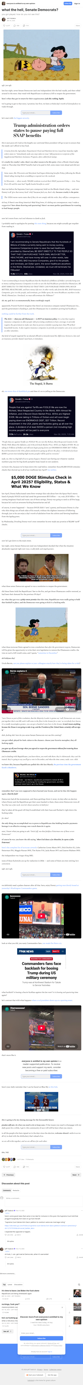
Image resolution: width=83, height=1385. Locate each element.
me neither (52, 470)
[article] (41, 1294)
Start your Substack (35, 1375)
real (39, 1000)
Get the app (52, 1375)
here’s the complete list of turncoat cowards (19, 847)
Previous (10, 1175)
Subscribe (68, 3)
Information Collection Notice (40, 1345)
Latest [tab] (10, 1285)
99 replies (10, 1241)
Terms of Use (52, 1343)
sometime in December (47, 653)
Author (8, 1213)
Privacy (39, 1369)
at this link (53, 1087)
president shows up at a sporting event (56, 1000)
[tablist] (11, 1190)
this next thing (40, 223)
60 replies (10, 1264)
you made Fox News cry (51, 943)
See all (6, 1331)
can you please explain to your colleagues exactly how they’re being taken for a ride (46, 663)
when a (35, 1000)
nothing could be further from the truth (18, 313)
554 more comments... (8, 1274)
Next (75, 1175)
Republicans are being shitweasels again (17, 1293)
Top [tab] (4, 1285)
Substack (31, 1380)
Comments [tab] (7, 1190)
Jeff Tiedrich (11, 18)
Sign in (77, 3)
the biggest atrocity (21, 118)
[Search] (79, 1284)
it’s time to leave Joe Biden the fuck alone (20, 1291)
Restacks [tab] (16, 1190)
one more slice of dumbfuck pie (17, 391)
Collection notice (55, 1369)
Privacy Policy (57, 1345)
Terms (46, 1369)
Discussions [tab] (18, 1285)
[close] (62, 1307)
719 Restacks (30, 1159)
